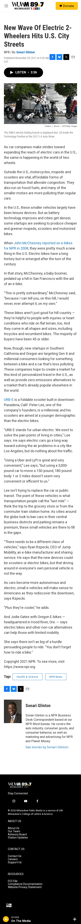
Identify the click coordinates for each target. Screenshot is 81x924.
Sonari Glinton (25, 52)
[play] (6, 919)
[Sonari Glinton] (13, 711)
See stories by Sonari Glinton (47, 747)
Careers (13, 859)
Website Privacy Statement (25, 887)
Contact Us (14, 856)
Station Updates (18, 837)
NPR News (55, 676)
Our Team (14, 831)
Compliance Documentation (25, 884)
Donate (68, 6)
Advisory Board (17, 834)
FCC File (12, 881)
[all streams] (76, 919)
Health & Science (27, 676)
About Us (13, 828)
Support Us (15, 862)
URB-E (9, 400)
